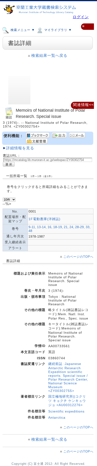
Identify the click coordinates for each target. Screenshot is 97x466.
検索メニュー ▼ (22, 30)
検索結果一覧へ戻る (49, 55)
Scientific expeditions (66, 411)
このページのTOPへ (78, 256)
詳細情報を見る (20, 148)
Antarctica (56, 417)
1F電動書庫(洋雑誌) (44, 219)
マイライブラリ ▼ (57, 30)
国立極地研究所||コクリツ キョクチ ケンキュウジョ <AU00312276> (67, 401)
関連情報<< (83, 105)
